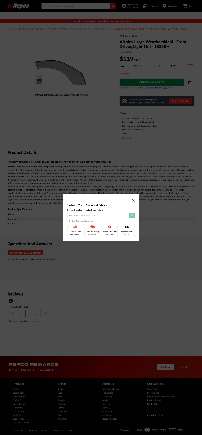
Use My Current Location (82, 221)
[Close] (133, 200)
